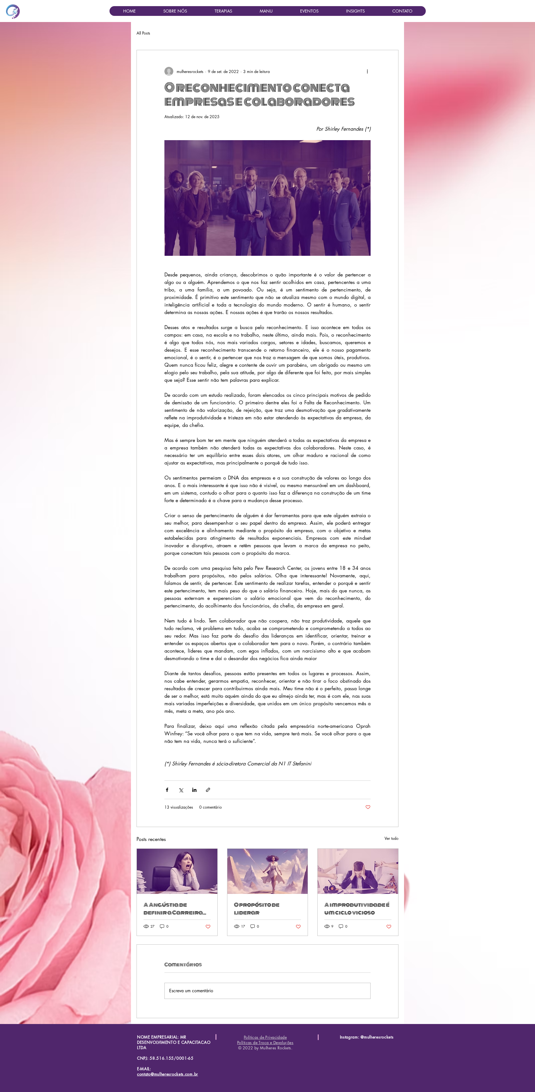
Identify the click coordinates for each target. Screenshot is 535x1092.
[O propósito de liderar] (267, 871)
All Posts (143, 33)
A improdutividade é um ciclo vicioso (357, 908)
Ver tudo (391, 838)
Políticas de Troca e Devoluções (265, 1042)
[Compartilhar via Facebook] (167, 789)
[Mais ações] (367, 71)
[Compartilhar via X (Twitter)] (180, 789)
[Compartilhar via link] (208, 789)
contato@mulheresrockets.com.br (167, 1074)
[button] (223, 11)
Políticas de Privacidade (265, 1037)
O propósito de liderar (256, 908)
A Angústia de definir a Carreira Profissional (173, 908)
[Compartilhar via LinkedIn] (194, 789)
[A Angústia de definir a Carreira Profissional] (177, 871)
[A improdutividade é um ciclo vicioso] (358, 871)
